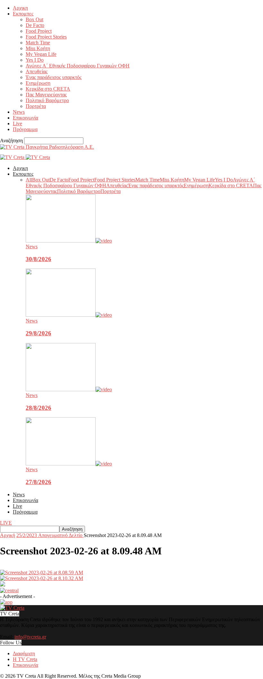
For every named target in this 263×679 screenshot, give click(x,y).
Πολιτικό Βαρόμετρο (47, 100)
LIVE (6, 522)
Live (17, 123)
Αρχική (7, 535)
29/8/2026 (38, 333)
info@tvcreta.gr (30, 636)
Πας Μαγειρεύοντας (46, 94)
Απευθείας (36, 71)
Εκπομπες (23, 13)
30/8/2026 (38, 259)
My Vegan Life (41, 54)
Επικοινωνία (25, 117)
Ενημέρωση (38, 83)
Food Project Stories (46, 37)
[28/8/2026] (69, 389)
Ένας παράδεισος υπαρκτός (53, 77)
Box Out (34, 19)
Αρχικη (20, 8)
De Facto (35, 25)
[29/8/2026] (69, 315)
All (29, 179)
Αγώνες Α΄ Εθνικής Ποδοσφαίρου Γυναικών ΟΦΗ (78, 65)
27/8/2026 (38, 482)
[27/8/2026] (69, 463)
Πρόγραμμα (25, 129)
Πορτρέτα (36, 106)
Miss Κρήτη (38, 48)
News (19, 112)
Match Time (38, 42)
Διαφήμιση (24, 653)
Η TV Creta (25, 659)
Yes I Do (35, 60)
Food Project (39, 31)
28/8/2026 (38, 407)
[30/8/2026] (69, 240)
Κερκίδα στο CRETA (48, 89)
